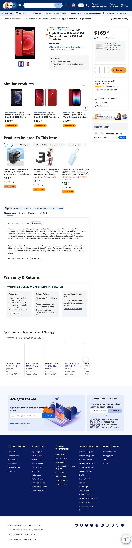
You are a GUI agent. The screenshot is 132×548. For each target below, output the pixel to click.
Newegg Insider (61, 484)
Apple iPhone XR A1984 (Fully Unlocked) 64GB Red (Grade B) (46, 114)
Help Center (12, 452)
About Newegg (60, 454)
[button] (19, 5)
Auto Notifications (38, 490)
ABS (104, 459)
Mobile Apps (83, 487)
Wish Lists (35, 471)
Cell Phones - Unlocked (48, 18)
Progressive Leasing (86, 506)
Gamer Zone (59, 472)
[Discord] (117, 525)
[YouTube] (107, 525)
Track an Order (13, 456)
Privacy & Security (14, 467)
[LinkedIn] (97, 525)
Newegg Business (109, 452)
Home (6, 18)
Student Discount (85, 494)
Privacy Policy (28, 530)
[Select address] (19, 5)
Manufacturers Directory (73, 309)
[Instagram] (92, 525)
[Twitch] (112, 525)
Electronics (17, 18)
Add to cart (118, 70)
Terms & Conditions (15, 530)
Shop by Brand (84, 479)
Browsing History (38, 456)
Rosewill (106, 463)
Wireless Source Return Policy (46, 313)
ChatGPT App (84, 490)
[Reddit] (47, 34)
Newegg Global (108, 456)
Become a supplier (86, 452)
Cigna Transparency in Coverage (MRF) (22, 539)
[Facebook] (81, 525)
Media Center (60, 462)
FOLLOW (122, 137)
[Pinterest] (102, 525)
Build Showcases (85, 502)
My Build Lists (36, 475)
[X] (86, 525)
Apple (63, 18)
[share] (47, 30)
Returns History (37, 463)
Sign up (48, 415)
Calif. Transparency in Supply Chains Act (22, 534)
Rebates (82, 483)
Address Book (37, 467)
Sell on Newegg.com (86, 456)
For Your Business (85, 459)
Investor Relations (61, 458)
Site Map (82, 475)
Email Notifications (38, 483)
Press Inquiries (60, 476)
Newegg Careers (61, 480)
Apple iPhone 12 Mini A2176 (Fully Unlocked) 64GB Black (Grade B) (17, 114)
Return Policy (12, 463)
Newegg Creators (85, 471)
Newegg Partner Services (88, 463)
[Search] (58, 5)
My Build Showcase (38, 479)
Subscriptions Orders (39, 487)
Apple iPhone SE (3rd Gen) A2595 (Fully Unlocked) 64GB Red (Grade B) (74, 114)
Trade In (82, 510)
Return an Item (13, 459)
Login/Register (37, 452)
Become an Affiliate (86, 467)
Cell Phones (30, 18)
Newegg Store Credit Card (88, 498)
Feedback (37, 223)
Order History (36, 459)
